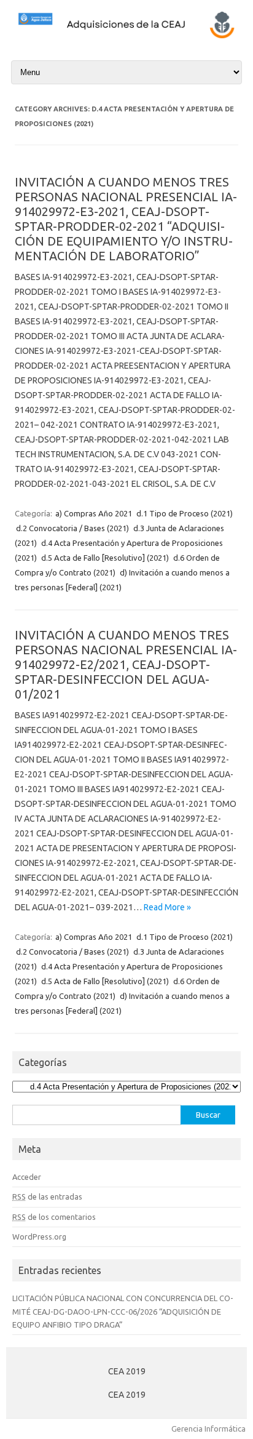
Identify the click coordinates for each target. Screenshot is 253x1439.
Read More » (167, 907)
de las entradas (47, 1196)
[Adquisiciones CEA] (126, 37)
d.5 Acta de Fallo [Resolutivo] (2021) (105, 557)
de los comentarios (54, 1217)
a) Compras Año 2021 (93, 513)
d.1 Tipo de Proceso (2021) (184, 513)
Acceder (26, 1176)
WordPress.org (39, 1236)
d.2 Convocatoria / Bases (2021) (72, 528)
